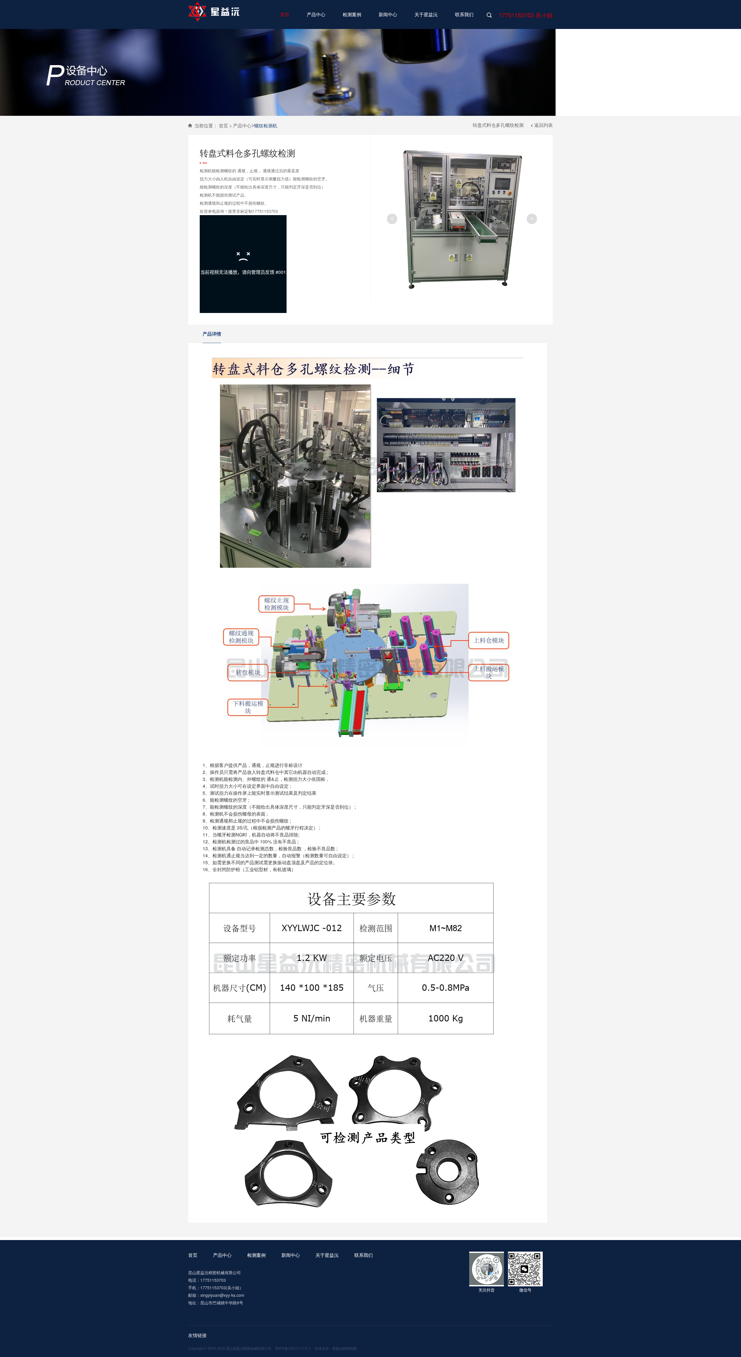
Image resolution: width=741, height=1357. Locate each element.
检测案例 (256, 1255)
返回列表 (543, 125)
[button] (392, 219)
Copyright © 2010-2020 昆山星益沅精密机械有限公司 (229, 1348)
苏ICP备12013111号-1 (293, 1348)
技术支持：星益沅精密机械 (336, 1348)
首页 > (225, 125)
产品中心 (242, 125)
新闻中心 (290, 1255)
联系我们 (363, 1255)
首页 (192, 1255)
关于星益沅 (327, 1255)
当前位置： (206, 125)
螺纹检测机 (265, 125)
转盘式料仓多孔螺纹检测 (498, 125)
